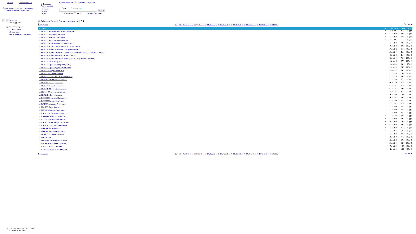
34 (238, 25)
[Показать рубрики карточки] (385, 30)
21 (210, 25)
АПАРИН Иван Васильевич (49, 128)
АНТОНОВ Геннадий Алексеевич (52, 34)
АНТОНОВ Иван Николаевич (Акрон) (53, 40)
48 (268, 25)
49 (270, 25)
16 (199, 25)
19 (205, 25)
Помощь (44, 12)
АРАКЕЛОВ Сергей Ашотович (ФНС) (53, 149)
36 (242, 25)
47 (266, 25)
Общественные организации (20, 34)
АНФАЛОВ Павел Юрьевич (49, 107)
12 (190, 25)
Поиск (43, 14)
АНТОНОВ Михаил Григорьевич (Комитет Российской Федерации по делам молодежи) (72, 52)
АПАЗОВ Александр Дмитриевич (52, 119)
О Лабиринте (46, 4)
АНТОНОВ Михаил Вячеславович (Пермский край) (58, 49)
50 (273, 25)
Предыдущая (43, 25)
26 (221, 25)
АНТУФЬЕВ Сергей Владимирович (52, 92)
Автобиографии (47, 6)
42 (255, 25)
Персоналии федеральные (68, 21)
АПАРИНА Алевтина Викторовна (52, 131)
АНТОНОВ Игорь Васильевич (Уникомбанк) (56, 43)
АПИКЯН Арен (45, 137)
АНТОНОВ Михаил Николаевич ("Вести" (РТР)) (57, 55)
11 (188, 25)
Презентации (14, 32)
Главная (10, 3)
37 (244, 25)
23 (214, 25)
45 (262, 25)
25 (218, 25)
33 (236, 25)
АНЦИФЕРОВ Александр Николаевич (53, 113)
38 (247, 25)
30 (229, 25)
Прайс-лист (45, 8)
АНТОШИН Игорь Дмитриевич (51, 86)
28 (225, 25)
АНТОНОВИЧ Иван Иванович (51, 74)
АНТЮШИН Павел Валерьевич (51, 95)
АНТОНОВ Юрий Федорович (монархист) (55, 68)
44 (260, 25)
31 (231, 25)
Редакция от (393, 28)
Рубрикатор (13, 20)
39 (249, 25)
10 (186, 25)
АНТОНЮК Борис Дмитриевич (51, 83)
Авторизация (76, 8)
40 (251, 25)
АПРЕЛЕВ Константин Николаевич (52, 143)
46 (264, 25)
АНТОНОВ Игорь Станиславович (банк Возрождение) (59, 46)
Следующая (408, 24)
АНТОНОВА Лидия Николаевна (51, 71)
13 (192, 25)
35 (240, 25)
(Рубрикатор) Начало (48, 21)
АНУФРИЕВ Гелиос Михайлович (51, 101)
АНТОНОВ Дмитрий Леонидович (52, 37)
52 (277, 25)
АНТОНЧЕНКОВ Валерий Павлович (53, 80)
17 (201, 25)
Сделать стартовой (66, 3)
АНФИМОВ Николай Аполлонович (52, 110)
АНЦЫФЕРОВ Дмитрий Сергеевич (52, 116)
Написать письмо (25, 3)
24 (216, 25)
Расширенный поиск (94, 13)
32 (234, 25)
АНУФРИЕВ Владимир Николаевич (52, 98)
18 (203, 25)
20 (208, 25)
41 (253, 25)
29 (227, 25)
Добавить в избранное (86, 3)
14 (195, 25)
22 (212, 25)
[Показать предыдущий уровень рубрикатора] (4, 21)
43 (257, 25)
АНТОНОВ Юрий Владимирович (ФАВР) (55, 65)
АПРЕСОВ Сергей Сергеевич (50, 146)
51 (275, 25)
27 (223, 25)
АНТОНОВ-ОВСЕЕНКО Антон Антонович (55, 77)
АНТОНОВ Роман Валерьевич (50, 62)
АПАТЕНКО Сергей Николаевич (51, 134)
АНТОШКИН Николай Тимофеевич (53, 89)
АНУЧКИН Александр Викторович (52, 104)
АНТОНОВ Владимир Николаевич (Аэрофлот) (56, 31)
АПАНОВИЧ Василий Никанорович (53, 125)
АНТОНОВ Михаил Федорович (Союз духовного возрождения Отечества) (67, 58)
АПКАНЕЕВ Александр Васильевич (53, 140)
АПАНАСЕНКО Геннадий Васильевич (54, 122)
